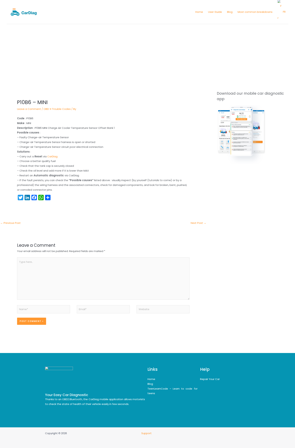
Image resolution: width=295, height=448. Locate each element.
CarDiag (52, 156)
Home (151, 379)
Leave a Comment (29, 109)
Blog (150, 384)
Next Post (198, 223)
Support (146, 433)
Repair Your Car (210, 379)
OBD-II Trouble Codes (57, 109)
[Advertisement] (147, 50)
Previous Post (10, 223)
